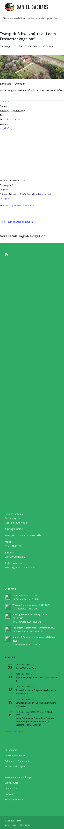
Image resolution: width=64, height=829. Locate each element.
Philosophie (11, 749)
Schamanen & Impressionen (19, 761)
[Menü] (57, 7)
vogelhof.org (57, 90)
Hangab (9, 793)
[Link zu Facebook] (56, 820)
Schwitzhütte (11, 782)
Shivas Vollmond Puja (26, 668)
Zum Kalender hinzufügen (20, 221)
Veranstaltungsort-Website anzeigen (17, 205)
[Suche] (50, 7)
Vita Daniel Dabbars (15, 755)
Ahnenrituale (11, 788)
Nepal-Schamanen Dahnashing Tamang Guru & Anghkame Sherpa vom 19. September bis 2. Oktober (35, 721)
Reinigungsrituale (14, 799)
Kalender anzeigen (14, 731)
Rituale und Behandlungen (18, 777)
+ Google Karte (14, 529)
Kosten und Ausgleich (16, 766)
